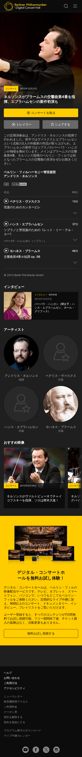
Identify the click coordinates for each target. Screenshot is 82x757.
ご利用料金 (10, 706)
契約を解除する (13, 717)
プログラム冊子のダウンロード (22, 730)
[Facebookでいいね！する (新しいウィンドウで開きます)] (36, 749)
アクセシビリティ (14, 688)
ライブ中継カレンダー (17, 735)
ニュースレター (13, 696)
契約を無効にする (14, 722)
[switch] (75, 213)
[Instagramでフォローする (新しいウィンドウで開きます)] (56, 749)
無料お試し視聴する (41, 633)
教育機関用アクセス (16, 701)
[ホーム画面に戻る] (25, 6)
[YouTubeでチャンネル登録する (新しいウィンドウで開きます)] (25, 749)
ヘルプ (8, 672)
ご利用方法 (10, 683)
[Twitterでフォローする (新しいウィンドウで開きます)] (46, 749)
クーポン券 (10, 711)
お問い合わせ (12, 677)
